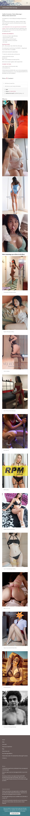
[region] (15, 92)
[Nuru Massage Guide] (12, 3)
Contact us (4, 758)
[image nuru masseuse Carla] (15, 119)
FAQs (3, 742)
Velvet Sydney (7, 371)
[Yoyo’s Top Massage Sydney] (15, 550)
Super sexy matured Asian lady (10, 647)
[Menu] (27, 3)
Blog (3, 748)
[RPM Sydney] (15, 471)
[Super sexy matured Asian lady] (15, 629)
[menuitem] (27, 3)
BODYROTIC (6, 450)
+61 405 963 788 (12, 91)
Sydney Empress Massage (9, 529)
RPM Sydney (6, 489)
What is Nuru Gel (5, 751)
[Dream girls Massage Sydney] (15, 273)
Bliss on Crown (7, 608)
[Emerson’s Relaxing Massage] (15, 708)
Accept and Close (15, 813)
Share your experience (7, 746)
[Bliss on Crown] (15, 589)
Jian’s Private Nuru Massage (10, 410)
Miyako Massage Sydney (9, 331)
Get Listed (4, 744)
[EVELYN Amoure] (15, 668)
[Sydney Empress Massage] (15, 510)
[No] (28, 811)
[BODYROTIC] (15, 431)
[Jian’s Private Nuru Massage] (15, 392)
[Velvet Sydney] (15, 352)
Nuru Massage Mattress (7, 753)
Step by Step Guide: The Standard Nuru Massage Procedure (15, 755)
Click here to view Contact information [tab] (13, 86)
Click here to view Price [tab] (9, 83)
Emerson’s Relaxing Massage (10, 726)
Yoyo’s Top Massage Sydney (10, 568)
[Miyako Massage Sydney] (15, 313)
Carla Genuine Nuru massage (9, 7)
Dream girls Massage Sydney (10, 292)
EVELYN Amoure (7, 687)
